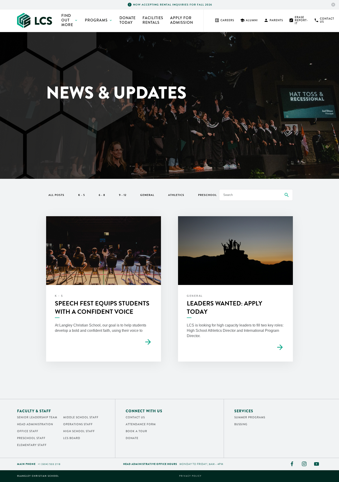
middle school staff (80, 417)
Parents (273, 20)
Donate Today (127, 20)
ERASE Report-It (298, 20)
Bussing (240, 424)
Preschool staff (31, 438)
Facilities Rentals (153, 20)
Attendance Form (141, 424)
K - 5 (81, 195)
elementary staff (32, 445)
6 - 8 (102, 195)
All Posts (56, 195)
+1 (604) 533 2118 (49, 464)
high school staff (79, 431)
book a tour (136, 431)
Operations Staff (78, 424)
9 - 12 (122, 195)
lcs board (71, 438)
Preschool (207, 195)
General (147, 195)
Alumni (249, 20)
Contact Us (324, 20)
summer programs (249, 417)
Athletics (176, 195)
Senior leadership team (37, 417)
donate (132, 438)
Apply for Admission (181, 20)
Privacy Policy (190, 476)
